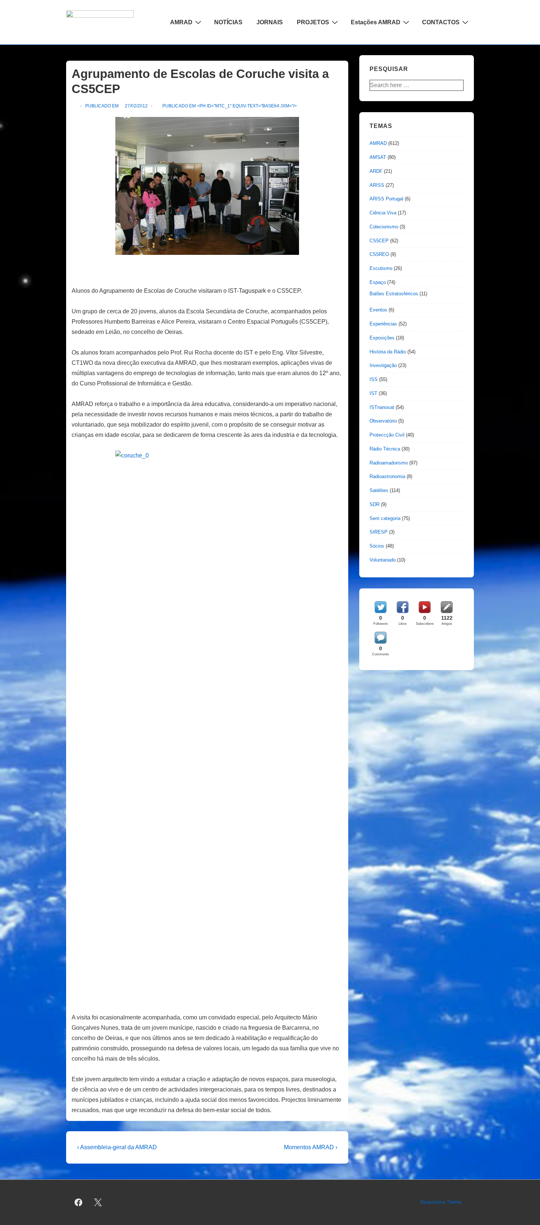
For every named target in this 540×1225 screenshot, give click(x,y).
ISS (374, 379)
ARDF (376, 171)
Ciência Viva (383, 213)
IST (373, 393)
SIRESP (379, 532)
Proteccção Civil (387, 435)
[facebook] (79, 1202)
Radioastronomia (387, 476)
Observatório (383, 421)
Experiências (383, 324)
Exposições (382, 338)
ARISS (377, 185)
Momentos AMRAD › (310, 1147)
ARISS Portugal (386, 199)
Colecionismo (384, 226)
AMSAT (378, 157)
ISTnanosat (382, 407)
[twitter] (98, 1202)
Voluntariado (383, 560)
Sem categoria (385, 518)
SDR (374, 504)
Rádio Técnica (385, 449)
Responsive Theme (440, 1202)
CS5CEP (379, 240)
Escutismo (381, 268)
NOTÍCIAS (228, 22)
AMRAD (181, 22)
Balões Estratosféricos (394, 293)
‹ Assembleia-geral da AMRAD (117, 1147)
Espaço (378, 282)
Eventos (378, 310)
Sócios (377, 546)
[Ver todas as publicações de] (75, 105)
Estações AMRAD (375, 22)
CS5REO (379, 254)
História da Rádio (388, 352)
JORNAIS (269, 22)
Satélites (379, 490)
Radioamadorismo (389, 463)
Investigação (383, 365)
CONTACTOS (441, 22)
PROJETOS (313, 22)
